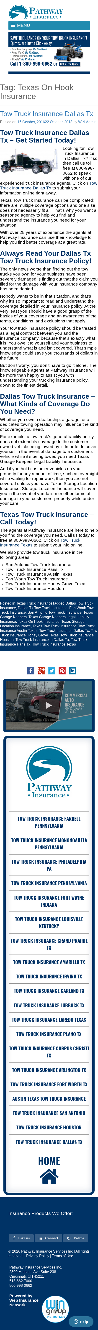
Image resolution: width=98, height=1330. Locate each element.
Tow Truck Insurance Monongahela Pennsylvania (49, 844)
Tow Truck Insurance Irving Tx (49, 976)
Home (49, 1161)
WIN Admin (87, 122)
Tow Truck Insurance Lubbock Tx (49, 1005)
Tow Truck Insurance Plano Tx (49, 1033)
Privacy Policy (37, 1256)
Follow (78, 1238)
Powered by (20, 1296)
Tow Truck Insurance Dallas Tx (46, 113)
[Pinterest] (62, 670)
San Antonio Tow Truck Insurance (55, 612)
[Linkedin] (72, 670)
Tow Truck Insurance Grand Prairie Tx (49, 944)
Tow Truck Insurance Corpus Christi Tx (49, 1052)
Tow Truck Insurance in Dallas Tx (42, 640)
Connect (51, 1238)
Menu (28, 26)
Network (17, 1305)
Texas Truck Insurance (34, 603)
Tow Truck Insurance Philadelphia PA (49, 865)
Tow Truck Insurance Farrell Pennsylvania (49, 822)
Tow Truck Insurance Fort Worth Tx (49, 1084)
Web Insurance (24, 1300)
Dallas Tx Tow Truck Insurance (42, 608)
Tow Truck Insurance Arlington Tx (49, 1069)
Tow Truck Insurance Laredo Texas (49, 1019)
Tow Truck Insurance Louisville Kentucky (49, 922)
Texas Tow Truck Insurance (54, 626)
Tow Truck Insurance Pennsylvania (49, 882)
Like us (23, 1238)
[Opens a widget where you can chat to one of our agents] (80, 1322)
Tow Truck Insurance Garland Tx (49, 990)
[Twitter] (51, 670)
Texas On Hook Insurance (38, 621)
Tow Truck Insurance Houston (49, 1127)
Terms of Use (62, 1256)
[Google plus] (41, 670)
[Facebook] (30, 670)
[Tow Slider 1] (49, 52)
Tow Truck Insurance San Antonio (49, 1112)
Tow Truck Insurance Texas (54, 644)
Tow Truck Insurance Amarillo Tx (49, 961)
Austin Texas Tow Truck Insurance (49, 1098)
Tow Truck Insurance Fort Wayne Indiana (49, 901)
